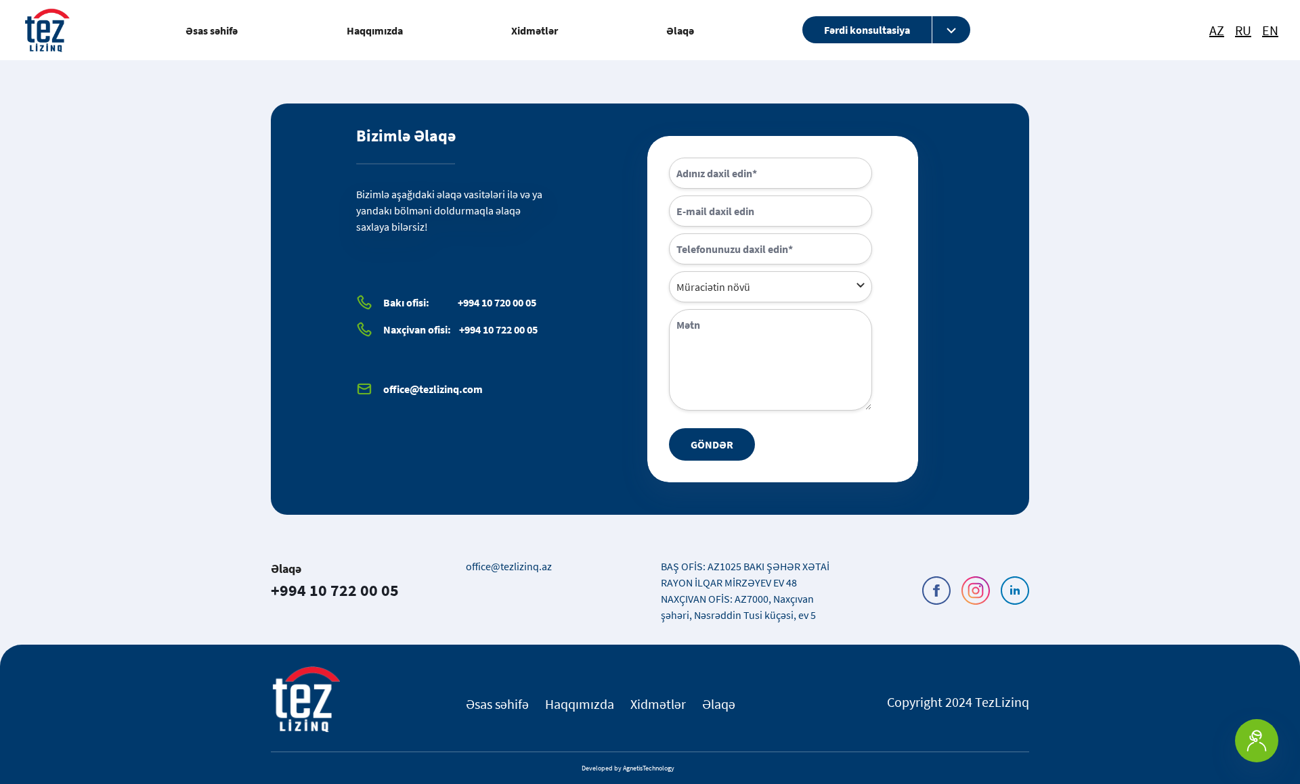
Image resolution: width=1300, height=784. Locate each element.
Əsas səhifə (212, 30)
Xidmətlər (534, 30)
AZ (1216, 30)
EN (1270, 30)
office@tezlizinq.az (509, 566)
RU (1243, 30)
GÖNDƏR (712, 444)
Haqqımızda (375, 30)
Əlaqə (680, 30)
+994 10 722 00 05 (335, 590)
